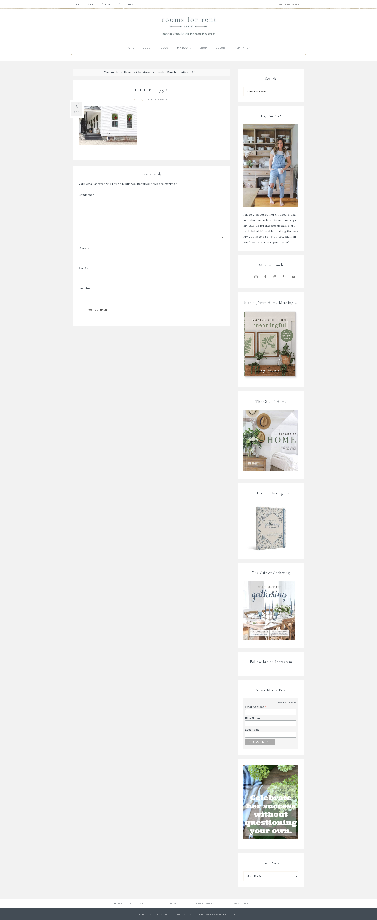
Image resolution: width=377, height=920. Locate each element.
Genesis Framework (199, 914)
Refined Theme (170, 914)
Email (84, 268)
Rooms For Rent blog (188, 26)
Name (84, 248)
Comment (86, 195)
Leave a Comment (158, 99)
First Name (252, 718)
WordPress (223, 914)
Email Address (256, 707)
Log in (237, 914)
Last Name (252, 729)
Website (84, 288)
